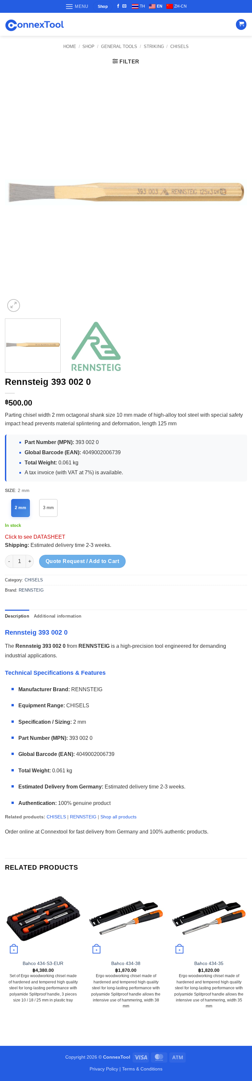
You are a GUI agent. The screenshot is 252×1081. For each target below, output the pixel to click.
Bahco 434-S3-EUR (43, 963)
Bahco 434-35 (208, 963)
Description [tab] (17, 616)
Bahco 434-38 (125, 963)
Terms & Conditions (142, 1068)
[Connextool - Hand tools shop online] (34, 24)
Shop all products (118, 816)
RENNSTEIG (31, 590)
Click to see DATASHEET (35, 537)
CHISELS (179, 46)
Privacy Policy (104, 1068)
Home (69, 46)
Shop (88, 46)
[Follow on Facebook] (118, 6)
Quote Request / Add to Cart (82, 561)
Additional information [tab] (58, 616)
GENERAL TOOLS (119, 46)
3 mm (48, 507)
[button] (76, 6)
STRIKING (154, 46)
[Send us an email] (124, 6)
